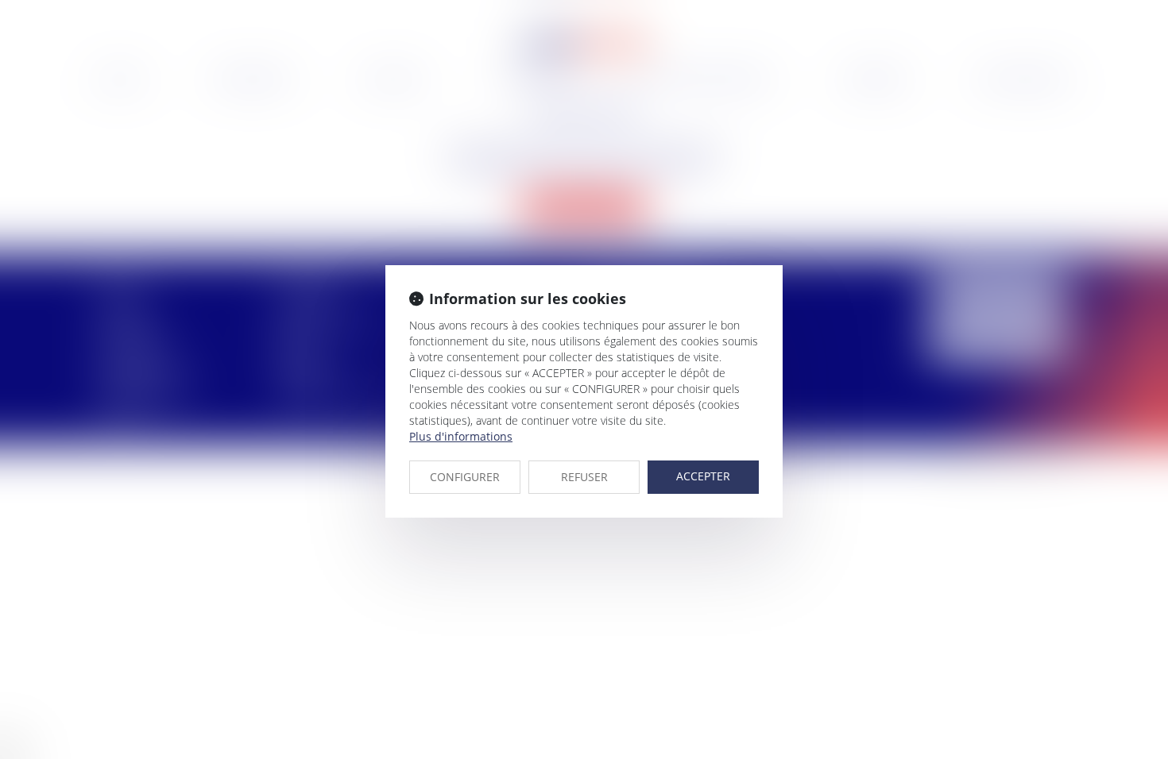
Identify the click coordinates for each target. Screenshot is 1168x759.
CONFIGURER (465, 476)
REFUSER (584, 476)
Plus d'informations (460, 436)
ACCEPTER (703, 476)
